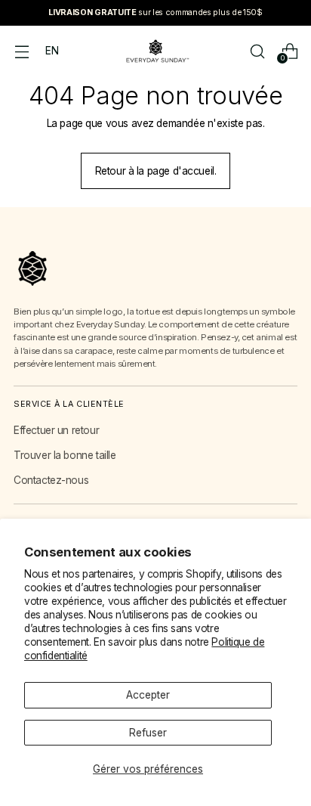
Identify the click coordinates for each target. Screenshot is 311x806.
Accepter (148, 695)
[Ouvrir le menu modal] (21, 51)
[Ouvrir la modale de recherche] (257, 51)
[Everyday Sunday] (155, 51)
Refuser (148, 733)
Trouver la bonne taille (64, 455)
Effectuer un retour (56, 430)
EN (51, 51)
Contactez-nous (51, 480)
